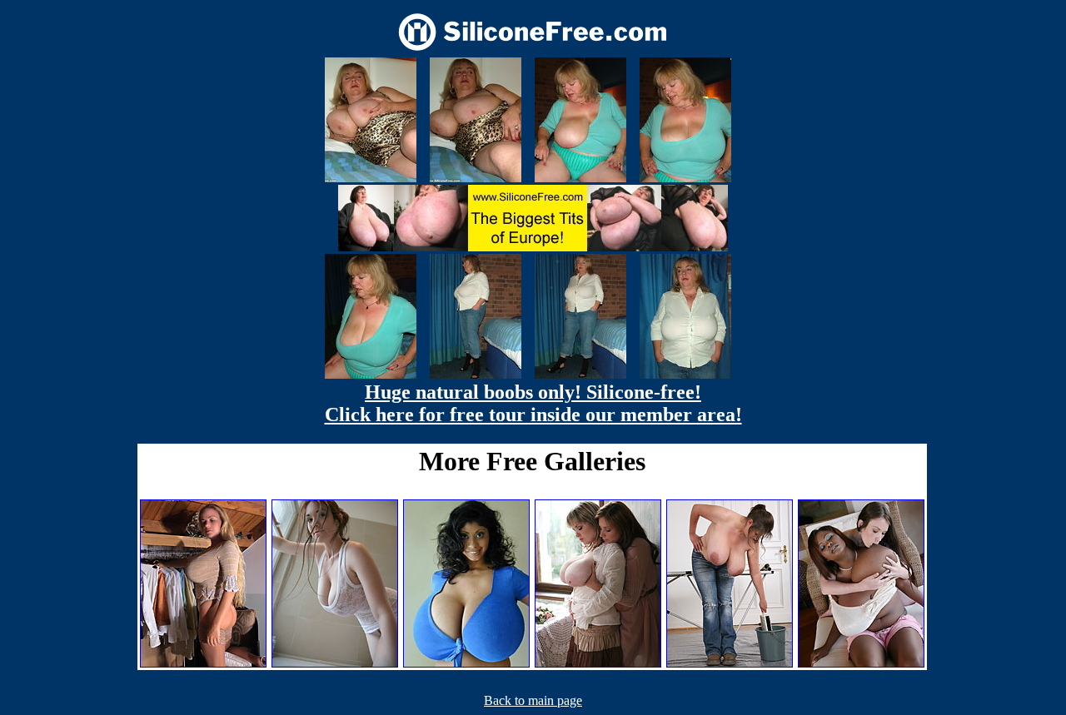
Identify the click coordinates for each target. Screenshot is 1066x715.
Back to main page (533, 700)
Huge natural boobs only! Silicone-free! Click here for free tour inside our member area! (533, 403)
